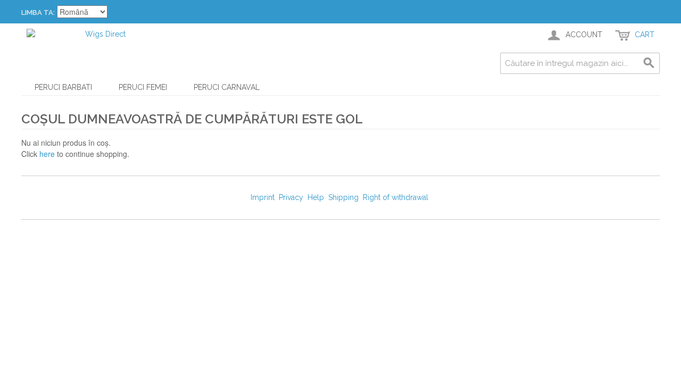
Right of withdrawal (395, 197)
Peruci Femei (143, 87)
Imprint (263, 197)
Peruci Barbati (63, 87)
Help (316, 197)
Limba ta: (38, 12)
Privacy (291, 197)
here (47, 153)
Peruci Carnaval (227, 87)
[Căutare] (649, 63)
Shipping (343, 197)
